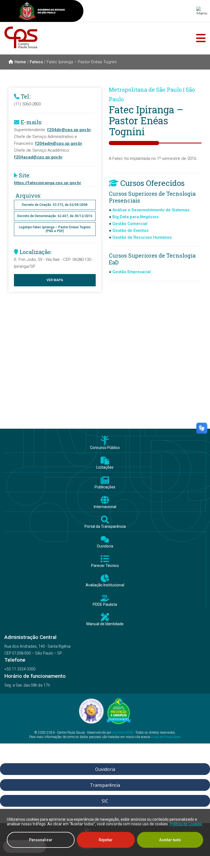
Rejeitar (106, 840)
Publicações (105, 487)
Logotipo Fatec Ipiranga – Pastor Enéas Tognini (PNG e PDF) (55, 229)
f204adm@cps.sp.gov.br (58, 143)
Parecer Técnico (105, 566)
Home (20, 61)
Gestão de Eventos (130, 230)
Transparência (105, 785)
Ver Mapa (54, 280)
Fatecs (36, 61)
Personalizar (40, 840)
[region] (105, 832)
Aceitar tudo (170, 840)
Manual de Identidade (105, 624)
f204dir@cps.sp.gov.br (69, 129)
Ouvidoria (105, 546)
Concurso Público (105, 448)
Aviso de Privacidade (165, 737)
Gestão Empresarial (131, 271)
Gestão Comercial (129, 223)
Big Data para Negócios (135, 216)
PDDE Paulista (105, 605)
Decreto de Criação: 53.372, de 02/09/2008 (55, 205)
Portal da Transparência (105, 526)
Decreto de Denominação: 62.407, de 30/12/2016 (54, 216)
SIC (105, 801)
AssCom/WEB (122, 732)
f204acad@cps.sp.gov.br (38, 157)
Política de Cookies (186, 824)
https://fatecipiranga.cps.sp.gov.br (47, 182)
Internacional (105, 507)
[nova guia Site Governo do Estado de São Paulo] (42, 11)
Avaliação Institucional (105, 585)
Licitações (104, 467)
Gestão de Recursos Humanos (142, 237)
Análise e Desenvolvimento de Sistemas (150, 209)
